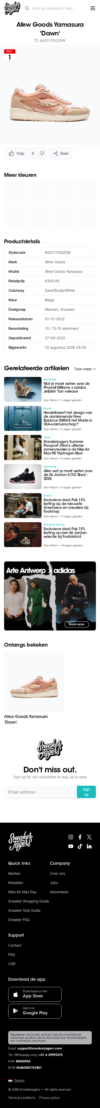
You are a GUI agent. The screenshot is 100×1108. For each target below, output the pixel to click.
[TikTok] (80, 846)
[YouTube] (70, 846)
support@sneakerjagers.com (39, 1048)
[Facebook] (80, 837)
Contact (15, 945)
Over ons (57, 873)
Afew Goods (55, 262)
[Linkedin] (89, 846)
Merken (14, 873)
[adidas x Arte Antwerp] (50, 595)
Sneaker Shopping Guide (28, 901)
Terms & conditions (21, 1098)
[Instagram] (70, 837)
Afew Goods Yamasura (64, 271)
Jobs (54, 882)
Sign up (86, 791)
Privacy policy (49, 1098)
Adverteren (59, 892)
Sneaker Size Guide (24, 910)
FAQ (11, 954)
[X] (89, 837)
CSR (11, 963)
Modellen (15, 882)
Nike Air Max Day (22, 892)
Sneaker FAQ (19, 919)
